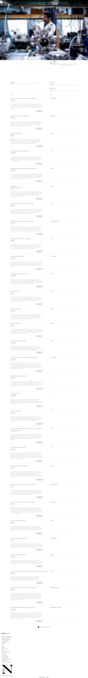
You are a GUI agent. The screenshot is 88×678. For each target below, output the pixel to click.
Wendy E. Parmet (19, 187)
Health (52, 428)
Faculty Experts (4, 652)
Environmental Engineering (55, 587)
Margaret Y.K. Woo (13, 395)
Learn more (39, 128)
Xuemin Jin (12, 539)
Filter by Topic (51, 82)
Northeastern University (8, 675)
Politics (52, 357)
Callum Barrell (13, 205)
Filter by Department (52, 88)
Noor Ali (12, 486)
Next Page (48, 626)
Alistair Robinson (13, 310)
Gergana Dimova (13, 359)
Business (52, 465)
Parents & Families (5, 657)
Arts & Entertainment (5, 640)
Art (51, 501)
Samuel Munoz (13, 589)
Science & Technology (5, 639)
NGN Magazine (4, 660)
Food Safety (52, 554)
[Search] (38, 82)
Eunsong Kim (12, 503)
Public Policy (54, 256)
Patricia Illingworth (13, 187)
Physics (52, 340)
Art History (52, 133)
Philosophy (52, 323)
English (52, 308)
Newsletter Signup (5, 656)
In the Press (4, 653)
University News (4, 642)
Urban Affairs (53, 115)
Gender (52, 238)
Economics (52, 168)
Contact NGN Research (6, 651)
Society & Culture (5, 648)
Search (11, 84)
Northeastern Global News (7, 636)
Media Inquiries (4, 655)
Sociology (52, 291)
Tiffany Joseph (13, 222)
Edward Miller (13, 572)
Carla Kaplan (12, 240)
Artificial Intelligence (54, 538)
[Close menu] (54, 61)
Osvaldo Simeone (13, 342)
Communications (53, 98)
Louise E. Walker (13, 170)
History (52, 203)
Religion (52, 484)
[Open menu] (51, 63)
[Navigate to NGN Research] (6, 633)
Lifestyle (3, 647)
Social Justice (55, 484)
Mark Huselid (13, 522)
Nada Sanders (13, 467)
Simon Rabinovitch (13, 275)
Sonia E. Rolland (13, 152)
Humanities (54, 501)
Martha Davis (13, 117)
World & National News (6, 638)
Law (51, 150)
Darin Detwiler (13, 556)
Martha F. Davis (13, 377)
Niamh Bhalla (12, 135)
